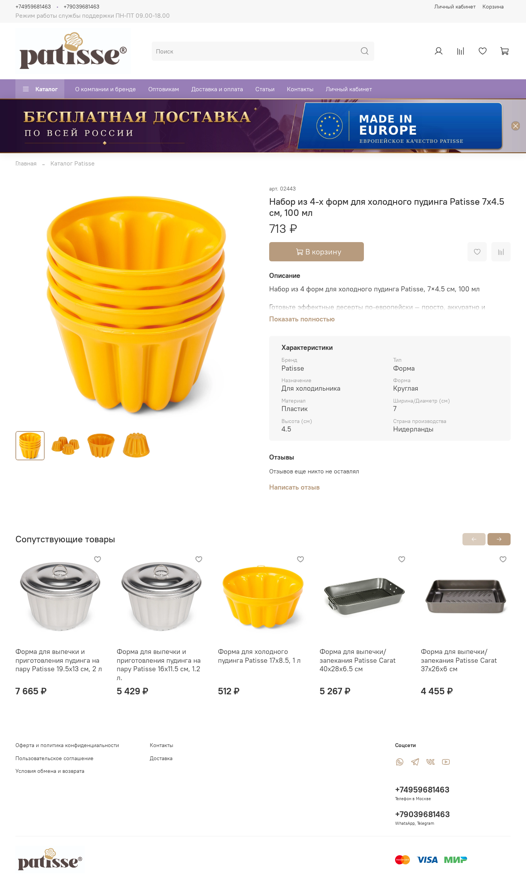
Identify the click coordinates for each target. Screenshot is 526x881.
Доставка (161, 758)
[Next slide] (244, 304)
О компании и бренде (105, 89)
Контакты (300, 89)
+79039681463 (81, 6)
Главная (26, 163)
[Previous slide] (27, 304)
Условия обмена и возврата (49, 770)
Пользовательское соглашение (54, 758)
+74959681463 (33, 6)
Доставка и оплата (217, 89)
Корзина (493, 6)
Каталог (46, 89)
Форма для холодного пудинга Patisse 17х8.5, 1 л (259, 656)
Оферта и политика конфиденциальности (67, 745)
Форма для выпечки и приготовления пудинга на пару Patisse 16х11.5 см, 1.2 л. (159, 664)
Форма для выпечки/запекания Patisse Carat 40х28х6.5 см (357, 660)
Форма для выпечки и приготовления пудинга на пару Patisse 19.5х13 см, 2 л (58, 660)
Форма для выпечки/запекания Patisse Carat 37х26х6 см (459, 660)
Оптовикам (163, 89)
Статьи (265, 89)
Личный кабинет (455, 6)
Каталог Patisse (72, 163)
